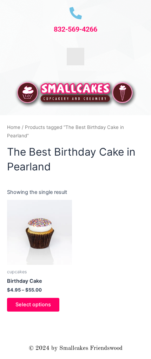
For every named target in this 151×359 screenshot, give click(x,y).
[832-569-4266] (76, 13)
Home (13, 127)
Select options (33, 304)
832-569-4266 (75, 29)
